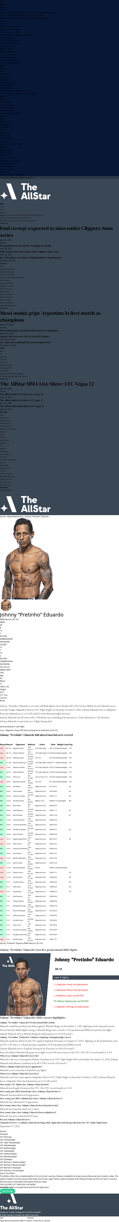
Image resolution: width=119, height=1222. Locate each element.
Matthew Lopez (18, 758)
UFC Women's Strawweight (12, 1170)
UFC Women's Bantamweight (13, 1165)
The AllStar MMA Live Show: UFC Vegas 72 (47, 383)
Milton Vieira (17, 844)
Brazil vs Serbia (6, 49)
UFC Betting (5, 135)
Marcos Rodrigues (19, 911)
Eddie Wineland (18, 772)
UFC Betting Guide (8, 82)
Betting (3, 96)
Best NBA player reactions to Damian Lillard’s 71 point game (30, 257)
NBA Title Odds (6, 152)
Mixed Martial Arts (15, 516)
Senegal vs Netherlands (10, 63)
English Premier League (10, 26)
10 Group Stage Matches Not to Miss (16, 35)
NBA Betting (5, 149)
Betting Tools (6, 102)
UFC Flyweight (6, 1159)
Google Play (21, 1187)
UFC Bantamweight (8, 1156)
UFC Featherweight (8, 1153)
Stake (2, 130)
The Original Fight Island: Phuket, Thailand (18, 93)
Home (2, 4)
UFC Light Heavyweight (10, 1142)
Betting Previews (7, 85)
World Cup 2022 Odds (9, 32)
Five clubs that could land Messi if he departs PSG (25, 342)
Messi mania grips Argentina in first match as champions (50, 316)
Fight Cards (5, 79)
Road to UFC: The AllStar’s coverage (15, 91)
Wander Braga (18, 939)
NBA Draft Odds (7, 166)
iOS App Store (42, 1187)
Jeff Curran (16, 777)
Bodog (3, 119)
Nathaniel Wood (18, 753)
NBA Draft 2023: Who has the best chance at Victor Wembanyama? (29, 12)
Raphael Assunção (19, 782)
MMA (2, 65)
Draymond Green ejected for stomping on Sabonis (25, 245)
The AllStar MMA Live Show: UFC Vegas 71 (21, 400)
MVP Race (4, 155)
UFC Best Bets (6, 138)
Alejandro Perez (24, 709)
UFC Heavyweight (7, 1139)
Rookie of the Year (8, 158)
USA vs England (7, 37)
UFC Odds (4, 77)
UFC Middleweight (8, 1145)
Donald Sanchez (18, 801)
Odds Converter (7, 107)
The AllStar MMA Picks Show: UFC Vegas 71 (22, 406)
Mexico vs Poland (7, 57)
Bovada (3, 116)
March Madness (7, 169)
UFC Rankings (6, 88)
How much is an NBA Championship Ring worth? (21, 15)
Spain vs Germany (8, 46)
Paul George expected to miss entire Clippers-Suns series (56, 232)
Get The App (5, 490)
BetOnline (4, 121)
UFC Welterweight (8, 1148)
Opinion (3, 172)
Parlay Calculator (7, 110)
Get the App (7, 1191)
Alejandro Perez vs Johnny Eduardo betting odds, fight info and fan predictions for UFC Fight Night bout (53, 1122)
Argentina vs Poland (9, 40)
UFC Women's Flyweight (10, 1167)
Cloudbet (4, 127)
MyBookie (4, 133)
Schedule (4, 1134)
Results (3, 1131)
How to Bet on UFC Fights (11, 144)
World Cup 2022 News (9, 29)
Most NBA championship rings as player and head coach (25, 18)
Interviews (4, 74)
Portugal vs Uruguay (9, 43)
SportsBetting (6, 124)
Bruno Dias (16, 805)
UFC (1, 71)
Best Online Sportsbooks (11, 113)
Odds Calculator (7, 105)
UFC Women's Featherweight (12, 1162)
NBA (2, 1)
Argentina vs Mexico (9, 60)
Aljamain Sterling (19, 767)
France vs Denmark (8, 54)
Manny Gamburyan (19, 763)
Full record (4, 667)
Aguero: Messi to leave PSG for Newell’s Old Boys (25, 336)
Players (3, 10)
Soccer (3, 21)
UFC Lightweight (7, 1151)
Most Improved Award (10, 160)
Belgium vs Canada (8, 51)
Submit (30, 1218)
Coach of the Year (7, 163)
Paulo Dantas (17, 791)
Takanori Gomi (18, 872)
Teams (3, 7)
